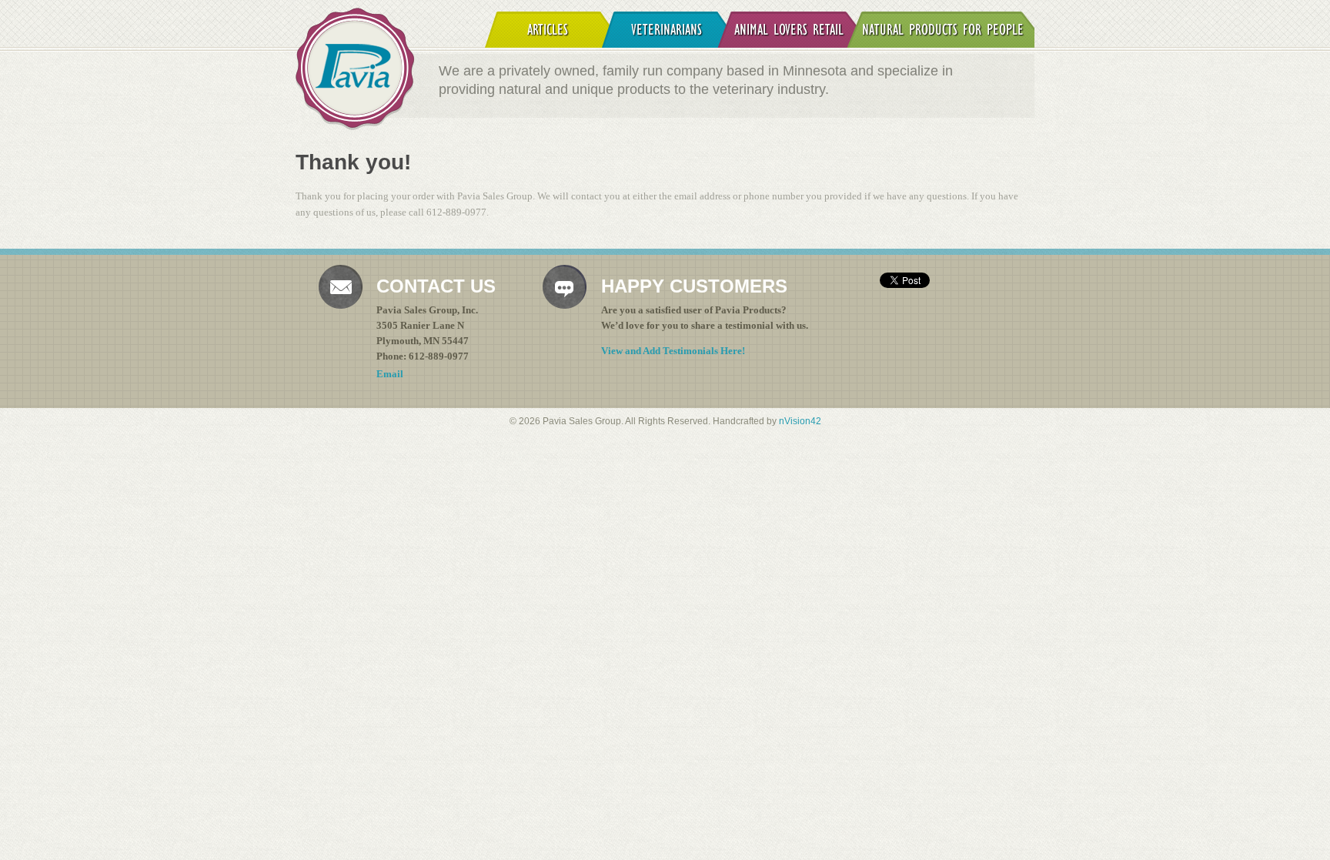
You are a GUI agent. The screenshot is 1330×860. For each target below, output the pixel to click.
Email (389, 374)
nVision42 (800, 421)
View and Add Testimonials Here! (673, 350)
